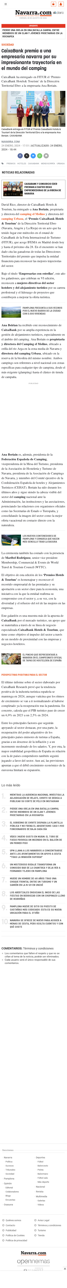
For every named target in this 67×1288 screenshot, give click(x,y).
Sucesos (10, 1165)
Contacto (10, 1225)
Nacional (40, 1186)
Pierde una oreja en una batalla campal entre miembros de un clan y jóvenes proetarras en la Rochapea (32, 33)
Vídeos (41, 1204)
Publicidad (11, 1230)
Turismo (42, 1230)
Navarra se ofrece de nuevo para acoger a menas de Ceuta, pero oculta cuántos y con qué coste (36, 923)
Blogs (8, 1196)
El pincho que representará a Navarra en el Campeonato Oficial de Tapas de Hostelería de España (42, 658)
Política (9, 1161)
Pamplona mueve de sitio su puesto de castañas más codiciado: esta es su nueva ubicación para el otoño (36, 909)
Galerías (41, 1200)
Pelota (40, 1170)
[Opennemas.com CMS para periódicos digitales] (33, 1264)
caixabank (33, 163)
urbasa (61, 163)
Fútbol (40, 1161)
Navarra (8, 1157)
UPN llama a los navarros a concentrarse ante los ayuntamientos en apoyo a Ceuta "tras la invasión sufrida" (36, 853)
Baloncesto (43, 1165)
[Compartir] (20, 155)
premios (11, 163)
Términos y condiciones (38, 948)
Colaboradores (12, 1191)
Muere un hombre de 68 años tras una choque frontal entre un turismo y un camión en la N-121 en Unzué (33, 881)
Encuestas (10, 1200)
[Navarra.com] (33, 13)
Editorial (9, 1187)
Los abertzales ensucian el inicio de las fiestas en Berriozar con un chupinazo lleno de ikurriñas (37, 895)
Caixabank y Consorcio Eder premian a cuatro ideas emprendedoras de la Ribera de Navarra (42, 189)
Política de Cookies (15, 1235)
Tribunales (10, 1170)
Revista (39, 1191)
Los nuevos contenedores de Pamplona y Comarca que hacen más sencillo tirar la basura (41, 539)
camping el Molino (32, 214)
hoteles (21, 163)
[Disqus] (32, 1011)
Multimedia (41, 1196)
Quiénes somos (13, 1220)
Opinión (8, 1183)
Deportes (40, 1157)
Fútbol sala (43, 1178)
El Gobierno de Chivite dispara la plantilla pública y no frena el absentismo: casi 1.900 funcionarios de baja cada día (37, 826)
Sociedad (10, 1174)
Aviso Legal (43, 1220)
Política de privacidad (16, 1240)
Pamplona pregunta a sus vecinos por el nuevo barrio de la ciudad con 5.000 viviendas (42, 311)
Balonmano (43, 1174)
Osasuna (8, 1204)
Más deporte (43, 1182)
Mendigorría (48, 163)
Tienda (41, 1235)
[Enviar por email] (46, 155)
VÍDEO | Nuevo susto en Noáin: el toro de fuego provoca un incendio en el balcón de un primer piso (36, 840)
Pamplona (9, 1178)
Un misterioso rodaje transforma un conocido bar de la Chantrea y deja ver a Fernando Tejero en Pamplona (35, 867)
